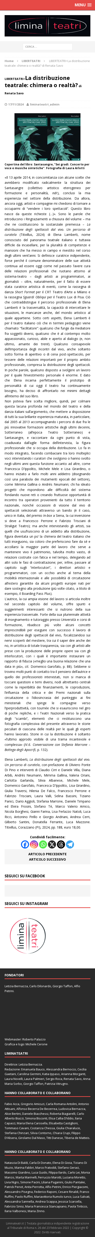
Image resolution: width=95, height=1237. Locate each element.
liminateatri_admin (44, 104)
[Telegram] (70, 844)
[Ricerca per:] (47, 46)
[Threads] (61, 844)
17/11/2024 (16, 104)
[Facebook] (25, 844)
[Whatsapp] (43, 844)
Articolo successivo (47, 859)
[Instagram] (34, 844)
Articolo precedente (47, 854)
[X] (52, 844)
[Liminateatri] (47, 25)
